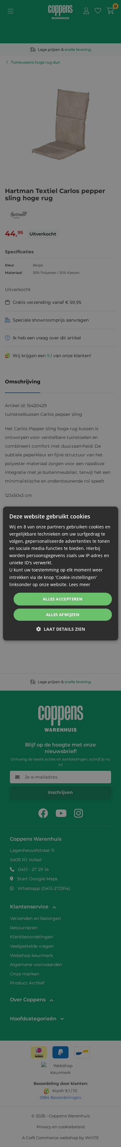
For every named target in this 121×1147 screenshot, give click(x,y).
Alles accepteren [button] (63, 599)
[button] (60, 629)
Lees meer (79, 584)
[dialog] (60, 574)
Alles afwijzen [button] (63, 614)
